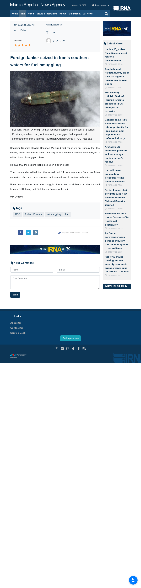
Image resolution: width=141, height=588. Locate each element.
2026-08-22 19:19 (115, 228)
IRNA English (37, 5)
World (31, 13)
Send (15, 294)
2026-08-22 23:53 (115, 115)
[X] (57, 348)
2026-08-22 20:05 (115, 165)
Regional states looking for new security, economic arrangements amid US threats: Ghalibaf (117, 264)
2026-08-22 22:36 (115, 142)
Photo (62, 13)
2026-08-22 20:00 (115, 209)
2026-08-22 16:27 (115, 275)
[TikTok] (73, 348)
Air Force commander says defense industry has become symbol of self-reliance (116, 240)
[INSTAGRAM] (68, 348)
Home (15, 13)
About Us (15, 322)
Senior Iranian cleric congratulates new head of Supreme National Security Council (116, 197)
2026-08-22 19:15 (115, 252)
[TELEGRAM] (62, 348)
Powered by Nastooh (18, 356)
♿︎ (133, 580)
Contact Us (16, 327)
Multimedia (74, 13)
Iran (23, 13)
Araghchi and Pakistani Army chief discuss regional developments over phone (117, 76)
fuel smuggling (53, 214)
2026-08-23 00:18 (115, 64)
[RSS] (84, 348)
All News (88, 13)
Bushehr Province (33, 214)
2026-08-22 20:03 (115, 185)
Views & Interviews (47, 13)
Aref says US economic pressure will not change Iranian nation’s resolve (116, 154)
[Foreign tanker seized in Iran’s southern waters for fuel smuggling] (55, 99)
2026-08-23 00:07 (115, 88)
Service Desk (17, 332)
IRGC (17, 214)
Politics (23, 30)
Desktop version (70, 338)
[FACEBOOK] (78, 348)
